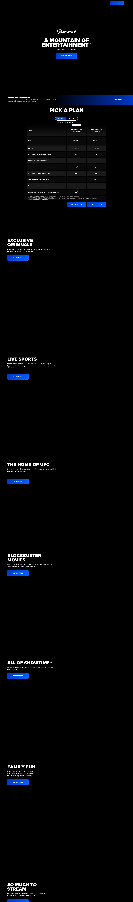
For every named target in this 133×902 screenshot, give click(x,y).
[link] (117, 3)
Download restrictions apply (91, 198)
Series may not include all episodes (40, 199)
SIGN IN (106, 2)
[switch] (66, 118)
